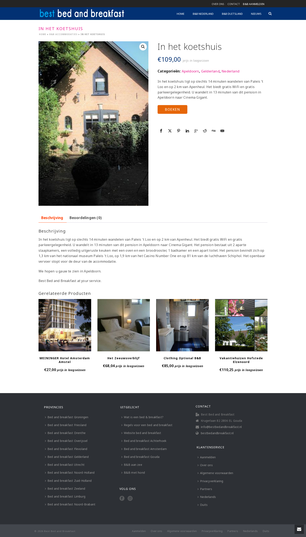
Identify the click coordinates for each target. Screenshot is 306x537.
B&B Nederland (203, 14)
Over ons (206, 465)
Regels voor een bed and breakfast (148, 425)
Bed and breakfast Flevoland (67, 449)
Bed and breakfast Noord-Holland (71, 472)
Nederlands (208, 497)
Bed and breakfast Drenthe (66, 433)
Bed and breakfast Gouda (142, 457)
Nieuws (256, 14)
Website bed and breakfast (142, 433)
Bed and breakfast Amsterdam (145, 449)
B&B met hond (134, 472)
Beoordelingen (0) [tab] (86, 217)
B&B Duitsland (232, 14)
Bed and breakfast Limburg (66, 496)
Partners (206, 489)
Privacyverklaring (211, 481)
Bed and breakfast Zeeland (66, 488)
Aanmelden (208, 457)
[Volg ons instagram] (130, 498)
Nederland (230, 71)
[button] (143, 46)
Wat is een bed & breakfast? (143, 417)
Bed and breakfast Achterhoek (145, 441)
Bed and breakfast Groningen (67, 417)
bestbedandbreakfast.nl (217, 433)
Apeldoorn (190, 71)
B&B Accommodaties (63, 34)
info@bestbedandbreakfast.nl (221, 427)
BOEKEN (172, 109)
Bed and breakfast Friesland (66, 425)
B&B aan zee (133, 465)
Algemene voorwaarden (216, 473)
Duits (204, 505)
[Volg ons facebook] (121, 498)
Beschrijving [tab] (52, 217)
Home (180, 14)
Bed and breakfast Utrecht (66, 465)
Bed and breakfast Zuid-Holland (69, 481)
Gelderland (210, 71)
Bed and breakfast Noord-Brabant (71, 504)
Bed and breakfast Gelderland (68, 457)
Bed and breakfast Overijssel (67, 441)
